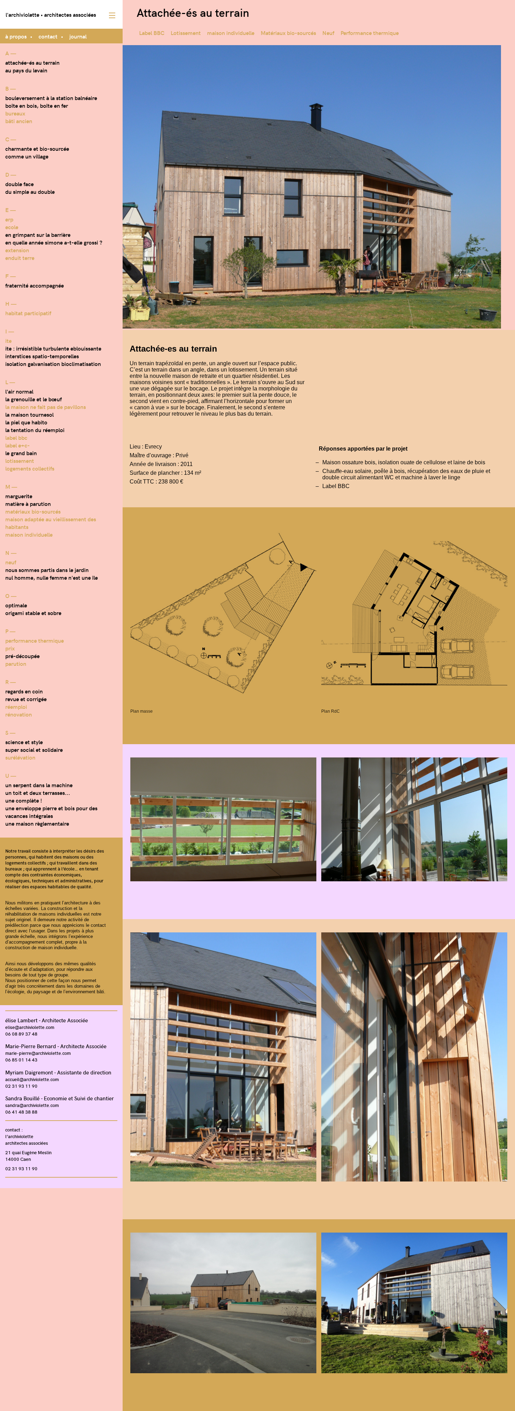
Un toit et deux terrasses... (37, 792)
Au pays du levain (26, 70)
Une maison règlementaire (37, 823)
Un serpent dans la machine (39, 785)
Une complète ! (23, 800)
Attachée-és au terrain (32, 62)
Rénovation (18, 714)
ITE (8, 340)
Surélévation (20, 757)
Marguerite (18, 496)
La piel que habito (26, 422)
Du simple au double (30, 191)
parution (15, 663)
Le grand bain (21, 453)
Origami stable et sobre (33, 612)
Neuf (10, 562)
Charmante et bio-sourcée (37, 148)
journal (78, 36)
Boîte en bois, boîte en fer (36, 105)
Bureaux (15, 113)
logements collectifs (29, 468)
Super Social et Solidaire (34, 749)
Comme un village (26, 156)
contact (48, 36)
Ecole (11, 227)
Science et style (24, 742)
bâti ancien (18, 121)
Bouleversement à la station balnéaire (51, 97)
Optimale (16, 605)
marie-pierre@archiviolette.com (38, 1053)
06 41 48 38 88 (21, 1111)
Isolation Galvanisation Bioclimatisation (53, 363)
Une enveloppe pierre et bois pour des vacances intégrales (51, 811)
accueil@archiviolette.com (32, 1079)
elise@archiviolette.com (29, 1027)
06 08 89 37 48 (21, 1033)
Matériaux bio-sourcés (33, 511)
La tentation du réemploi (34, 429)
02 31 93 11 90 (21, 1085)
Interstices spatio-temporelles (42, 356)
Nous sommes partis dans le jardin (47, 569)
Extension (17, 250)
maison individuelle (29, 534)
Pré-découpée (22, 655)
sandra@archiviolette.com (32, 1105)
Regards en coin (24, 691)
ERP (9, 219)
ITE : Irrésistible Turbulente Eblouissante (53, 348)
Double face (19, 184)
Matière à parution (28, 503)
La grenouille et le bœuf (33, 399)
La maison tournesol (29, 414)
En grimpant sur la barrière (37, 234)
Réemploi (16, 706)
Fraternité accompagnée (34, 285)
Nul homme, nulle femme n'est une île (51, 577)
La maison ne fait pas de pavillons (45, 406)
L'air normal (19, 391)
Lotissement (19, 460)
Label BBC (16, 437)
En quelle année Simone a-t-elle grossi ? (53, 242)
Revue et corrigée (26, 699)
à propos (16, 36)
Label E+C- (17, 445)
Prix (10, 648)
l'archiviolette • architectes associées (51, 14)
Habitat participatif (28, 313)
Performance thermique (34, 640)
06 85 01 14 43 (21, 1059)
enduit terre (19, 257)
